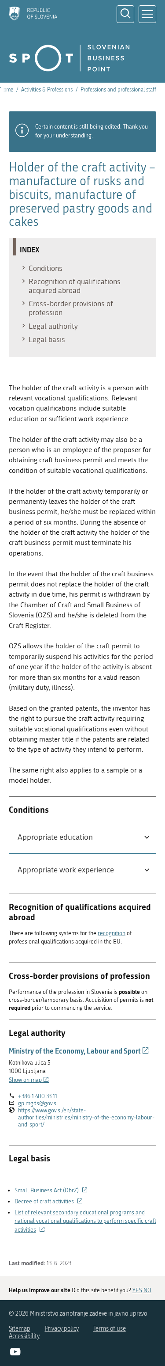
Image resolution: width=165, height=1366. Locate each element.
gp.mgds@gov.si (38, 1103)
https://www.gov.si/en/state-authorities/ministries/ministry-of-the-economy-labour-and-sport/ (86, 1117)
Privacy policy (62, 1328)
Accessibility (24, 1336)
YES (137, 1290)
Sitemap (19, 1328)
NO (147, 1290)
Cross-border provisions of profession (71, 308)
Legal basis (47, 339)
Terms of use (109, 1328)
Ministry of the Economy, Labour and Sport (79, 1051)
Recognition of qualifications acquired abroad (75, 286)
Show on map (29, 1080)
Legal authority (53, 326)
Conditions (45, 268)
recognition (111, 933)
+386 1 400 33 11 (37, 1096)
